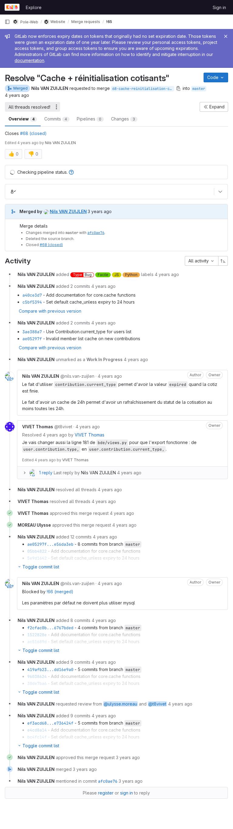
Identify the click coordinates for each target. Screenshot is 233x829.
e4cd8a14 (37, 730)
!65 (109, 21)
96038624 (37, 676)
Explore (34, 7)
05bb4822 (37, 551)
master (198, 88)
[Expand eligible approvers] (220, 191)
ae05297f (32, 338)
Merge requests (85, 21)
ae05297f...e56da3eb (50, 544)
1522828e (37, 634)
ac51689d (37, 641)
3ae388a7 (32, 331)
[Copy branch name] (178, 88)
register (105, 792)
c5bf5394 (32, 302)
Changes (123, 118)
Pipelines (89, 118)
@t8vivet (157, 703)
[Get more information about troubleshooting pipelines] (71, 172)
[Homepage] (12, 7)
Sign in (219, 7)
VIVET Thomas (89, 434)
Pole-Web (28, 21)
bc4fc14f (37, 737)
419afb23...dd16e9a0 (50, 669)
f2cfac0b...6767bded (50, 627)
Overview (21, 118)
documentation (29, 60)
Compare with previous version (50, 311)
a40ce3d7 (32, 295)
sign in (126, 792)
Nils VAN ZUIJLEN (98, 472)
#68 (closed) (33, 133)
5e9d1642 (37, 558)
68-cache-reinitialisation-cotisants (143, 88)
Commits (55, 118)
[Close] (225, 36)
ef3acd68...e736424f (50, 723)
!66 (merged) (60, 591)
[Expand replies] (24, 472)
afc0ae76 (95, 232)
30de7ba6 (37, 683)
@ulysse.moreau (120, 703)
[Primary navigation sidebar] (7, 22)
